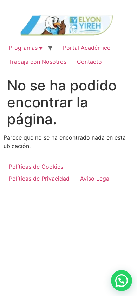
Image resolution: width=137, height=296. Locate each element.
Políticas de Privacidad (39, 178)
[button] (121, 280)
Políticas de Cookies (36, 166)
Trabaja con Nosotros (37, 61)
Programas (23, 47)
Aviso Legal (95, 178)
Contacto (89, 61)
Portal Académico (87, 47)
